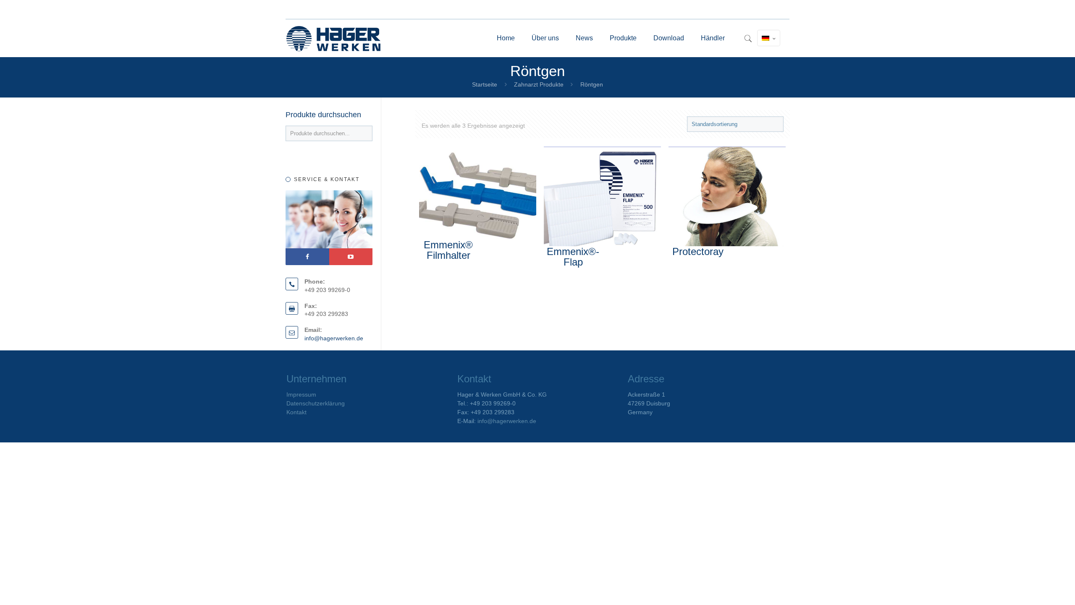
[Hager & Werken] (333, 38)
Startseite (484, 84)
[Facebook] (307, 256)
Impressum (301, 394)
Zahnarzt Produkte (539, 84)
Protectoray (698, 251)
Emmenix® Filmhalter (448, 250)
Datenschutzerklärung (315, 403)
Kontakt (296, 412)
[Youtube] (351, 256)
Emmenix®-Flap (573, 257)
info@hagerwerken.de (333, 338)
